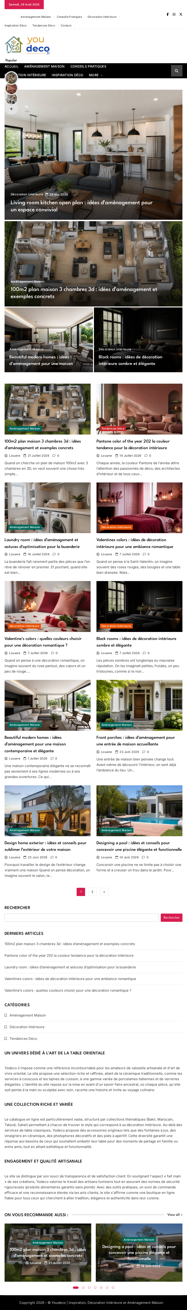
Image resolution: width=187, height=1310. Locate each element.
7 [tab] (113, 1287)
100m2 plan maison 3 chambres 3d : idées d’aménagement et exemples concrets (70, 944)
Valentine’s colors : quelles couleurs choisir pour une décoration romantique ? (68, 990)
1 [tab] (76, 1287)
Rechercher (17, 908)
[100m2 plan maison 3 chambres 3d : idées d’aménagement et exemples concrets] (93, 264)
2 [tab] (83, 1287)
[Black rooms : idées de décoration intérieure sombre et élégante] (138, 339)
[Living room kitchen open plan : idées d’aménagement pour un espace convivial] (93, 155)
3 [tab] (89, 1287)
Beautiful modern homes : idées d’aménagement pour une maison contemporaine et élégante (41, 364)
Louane (14, 455)
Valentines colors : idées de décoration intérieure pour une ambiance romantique (70, 979)
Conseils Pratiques (69, 16)
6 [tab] (107, 1287)
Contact (66, 25)
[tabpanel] (48, 1253)
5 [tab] (101, 1287)
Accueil (10, 16)
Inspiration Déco (16, 25)
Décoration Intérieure (102, 16)
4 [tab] (95, 1287)
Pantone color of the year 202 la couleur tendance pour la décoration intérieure (69, 955)
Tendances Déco (43, 25)
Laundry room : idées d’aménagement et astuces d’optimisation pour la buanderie (70, 967)
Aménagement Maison (36, 16)
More (94, 75)
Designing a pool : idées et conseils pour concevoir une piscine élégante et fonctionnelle (139, 1252)
